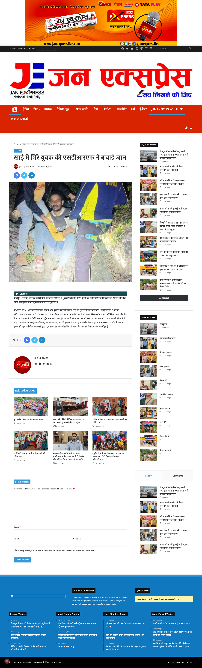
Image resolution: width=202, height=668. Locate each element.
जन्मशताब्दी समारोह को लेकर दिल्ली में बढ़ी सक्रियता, (171, 168)
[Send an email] (33, 166)
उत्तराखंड (35, 144)
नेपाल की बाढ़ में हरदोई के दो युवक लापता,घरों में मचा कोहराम (173, 210)
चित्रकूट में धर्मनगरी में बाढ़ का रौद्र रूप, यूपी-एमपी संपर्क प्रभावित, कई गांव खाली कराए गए (174, 155)
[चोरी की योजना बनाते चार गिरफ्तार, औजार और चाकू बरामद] (148, 256)
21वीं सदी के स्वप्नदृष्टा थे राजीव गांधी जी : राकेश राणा (30, 455)
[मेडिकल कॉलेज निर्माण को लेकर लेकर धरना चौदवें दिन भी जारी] (148, 185)
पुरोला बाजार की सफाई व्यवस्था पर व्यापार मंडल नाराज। (174, 239)
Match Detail (20, 118)
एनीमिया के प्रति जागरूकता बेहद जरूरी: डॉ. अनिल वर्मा (109, 421)
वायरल (48, 109)
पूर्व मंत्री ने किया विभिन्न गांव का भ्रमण (28, 419)
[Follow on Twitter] (31, 166)
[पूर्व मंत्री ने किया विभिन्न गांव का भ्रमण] (31, 406)
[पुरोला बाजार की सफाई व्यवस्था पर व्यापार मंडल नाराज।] (148, 242)
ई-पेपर (143, 109)
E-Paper (32, 48)
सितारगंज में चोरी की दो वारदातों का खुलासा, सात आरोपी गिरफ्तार (174, 267)
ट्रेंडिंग (26, 109)
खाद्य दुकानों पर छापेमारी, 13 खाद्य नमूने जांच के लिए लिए (173, 196)
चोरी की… (164, 422)
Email (17, 539)
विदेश (107, 109)
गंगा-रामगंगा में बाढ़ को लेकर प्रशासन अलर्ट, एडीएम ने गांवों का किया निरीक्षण (173, 283)
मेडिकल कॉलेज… (167, 352)
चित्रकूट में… (164, 324)
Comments (177, 476)
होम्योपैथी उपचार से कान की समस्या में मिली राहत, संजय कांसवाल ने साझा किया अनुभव (174, 226)
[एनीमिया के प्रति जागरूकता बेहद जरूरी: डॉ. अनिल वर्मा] (109, 406)
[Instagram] (51, 364)
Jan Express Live (54, 662)
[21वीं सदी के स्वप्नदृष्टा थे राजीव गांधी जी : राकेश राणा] (31, 440)
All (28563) (164, 298)
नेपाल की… (164, 380)
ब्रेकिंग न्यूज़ (63, 109)
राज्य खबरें (82, 109)
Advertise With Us (18, 48)
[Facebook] (17, 175)
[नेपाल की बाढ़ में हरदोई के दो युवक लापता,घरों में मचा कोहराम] (148, 213)
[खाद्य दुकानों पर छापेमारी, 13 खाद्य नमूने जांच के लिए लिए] (148, 199)
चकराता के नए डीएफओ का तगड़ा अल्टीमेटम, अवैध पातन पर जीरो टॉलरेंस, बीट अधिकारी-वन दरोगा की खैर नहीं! (69, 456)
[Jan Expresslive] (101, 79)
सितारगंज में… (165, 436)
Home (18, 144)
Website (77, 539)
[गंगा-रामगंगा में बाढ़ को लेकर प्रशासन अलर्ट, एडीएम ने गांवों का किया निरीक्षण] (148, 284)
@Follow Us (143, 590)
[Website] (36, 364)
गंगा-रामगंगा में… (166, 450)
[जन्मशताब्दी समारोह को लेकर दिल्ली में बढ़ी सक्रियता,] (148, 171)
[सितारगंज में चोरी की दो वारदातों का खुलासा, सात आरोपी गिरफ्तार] (148, 270)
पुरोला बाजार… (166, 408)
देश (96, 109)
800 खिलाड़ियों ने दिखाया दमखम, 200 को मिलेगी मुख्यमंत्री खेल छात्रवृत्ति (69, 421)
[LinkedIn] (31, 175)
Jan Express (24, 166)
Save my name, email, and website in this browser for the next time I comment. (55, 550)
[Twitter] (24, 175)
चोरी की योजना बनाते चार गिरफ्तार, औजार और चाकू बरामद (174, 253)
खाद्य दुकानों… (165, 366)
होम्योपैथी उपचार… (167, 394)
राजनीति (122, 109)
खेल (35, 109)
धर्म (133, 109)
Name (17, 527)
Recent (148, 476)
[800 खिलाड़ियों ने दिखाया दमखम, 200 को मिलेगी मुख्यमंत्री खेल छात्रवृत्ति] (70, 406)
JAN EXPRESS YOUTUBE (167, 109)
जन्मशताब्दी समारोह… (168, 338)
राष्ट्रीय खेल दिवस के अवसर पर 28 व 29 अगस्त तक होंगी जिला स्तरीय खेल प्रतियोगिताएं (108, 456)
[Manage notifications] (6, 661)
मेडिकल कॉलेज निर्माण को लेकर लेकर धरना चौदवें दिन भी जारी (172, 182)
